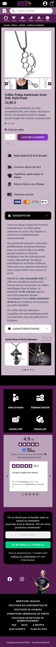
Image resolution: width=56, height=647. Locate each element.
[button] (7, 18)
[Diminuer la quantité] (6, 137)
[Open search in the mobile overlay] (31, 10)
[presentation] (44, 339)
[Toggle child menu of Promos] (51, 18)
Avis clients (17, 629)
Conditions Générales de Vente (28, 613)
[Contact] (4, 3)
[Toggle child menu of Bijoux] (18, 18)
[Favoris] (4, 11)
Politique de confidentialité (28, 605)
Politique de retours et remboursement (28, 619)
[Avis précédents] (7, 476)
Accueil (7, 25)
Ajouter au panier (32, 137)
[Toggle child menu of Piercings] (10, 18)
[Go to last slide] (9, 54)
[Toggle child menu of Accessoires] (27, 18)
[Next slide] (47, 54)
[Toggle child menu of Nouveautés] (44, 18)
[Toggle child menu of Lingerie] (35, 18)
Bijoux (14, 25)
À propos (38, 624)
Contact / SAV (16, 428)
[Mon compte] (45, 3)
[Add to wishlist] (8, 144)
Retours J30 (40, 428)
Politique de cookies (28, 609)
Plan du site (39, 629)
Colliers (22, 25)
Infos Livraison (15, 407)
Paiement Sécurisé (40, 407)
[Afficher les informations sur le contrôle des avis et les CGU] (45, 454)
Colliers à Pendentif (35, 25)
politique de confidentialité (23, 556)
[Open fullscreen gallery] (48, 74)
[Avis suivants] (50, 476)
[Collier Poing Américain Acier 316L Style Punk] (28, 54)
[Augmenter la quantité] (13, 137)
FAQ (14, 624)
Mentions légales (28, 601)
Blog (24, 624)
